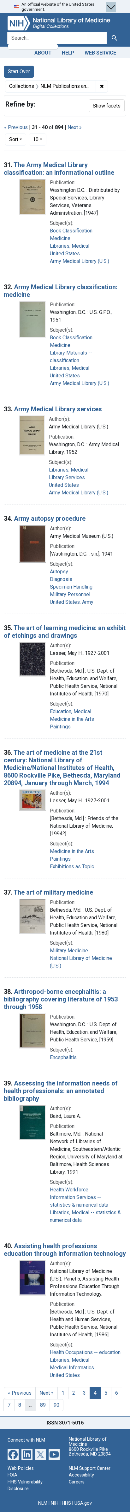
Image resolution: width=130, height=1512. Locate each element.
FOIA (12, 1475)
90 (56, 1405)
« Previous (16, 127)
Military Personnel (70, 594)
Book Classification (71, 231)
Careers (77, 1482)
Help (68, 53)
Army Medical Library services (58, 409)
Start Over (19, 71)
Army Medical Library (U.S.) (79, 261)
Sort (13, 139)
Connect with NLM (26, 1440)
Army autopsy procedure (50, 518)
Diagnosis (61, 579)
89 (43, 1405)
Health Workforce (69, 1190)
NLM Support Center (89, 1468)
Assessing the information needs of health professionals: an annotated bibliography (61, 1090)
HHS (66, 1503)
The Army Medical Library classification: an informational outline (59, 168)
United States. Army (71, 602)
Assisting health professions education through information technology (65, 1249)
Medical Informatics (72, 1368)
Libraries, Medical (69, 246)
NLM (42, 1503)
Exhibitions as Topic (72, 867)
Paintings (60, 727)
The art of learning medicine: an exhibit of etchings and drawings (65, 631)
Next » (75, 127)
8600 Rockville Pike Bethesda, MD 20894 (90, 1452)
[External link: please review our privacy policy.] (13, 1454)
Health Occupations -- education (85, 1352)
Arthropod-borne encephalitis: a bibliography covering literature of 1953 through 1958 (61, 999)
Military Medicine (69, 951)
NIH (54, 1503)
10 (39, 139)
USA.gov (83, 1503)
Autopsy (59, 572)
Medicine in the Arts (72, 719)
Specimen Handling (71, 587)
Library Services (67, 477)
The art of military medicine (53, 892)
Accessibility (81, 1475)
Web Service (100, 53)
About (43, 53)
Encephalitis (63, 1057)
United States (65, 254)
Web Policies (21, 1468)
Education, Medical (70, 711)
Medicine (60, 238)
